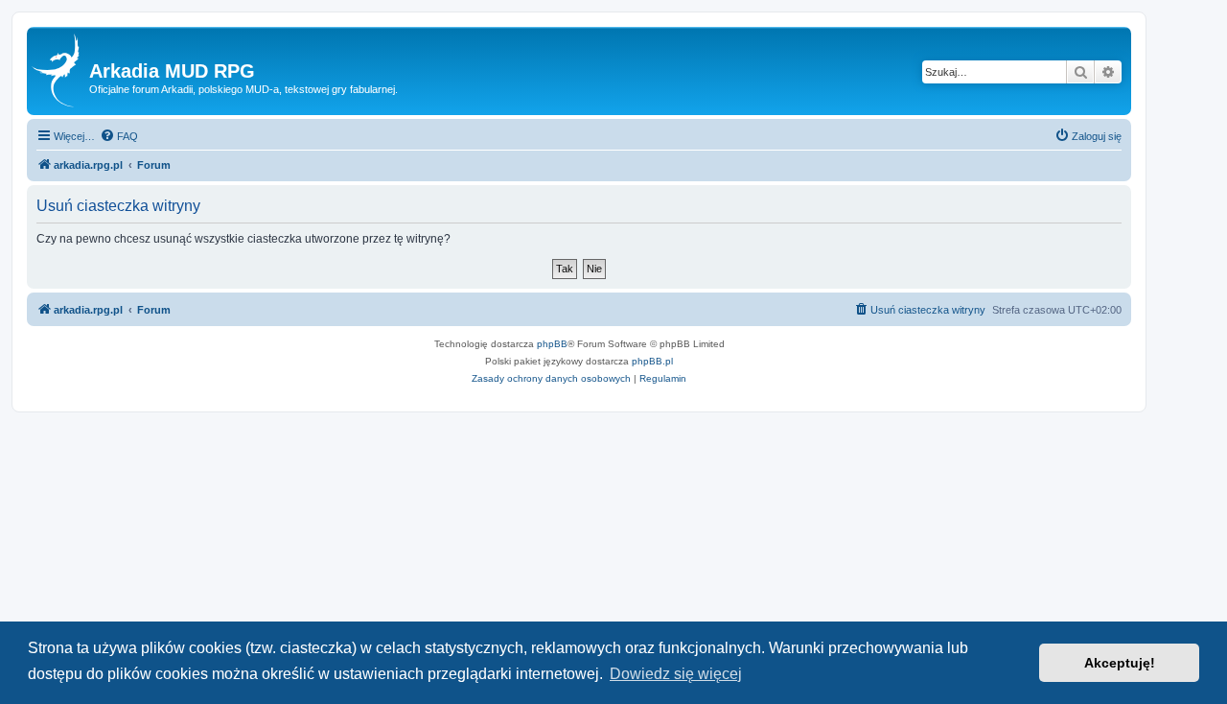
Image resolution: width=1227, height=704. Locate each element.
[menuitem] (119, 136)
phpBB (552, 344)
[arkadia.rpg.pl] (60, 71)
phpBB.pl (652, 361)
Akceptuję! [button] (1119, 662)
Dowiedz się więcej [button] (676, 674)
